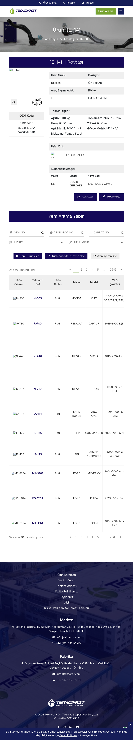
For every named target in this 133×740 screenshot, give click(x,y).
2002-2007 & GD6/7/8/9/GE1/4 (115, 298)
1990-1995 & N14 (114, 389)
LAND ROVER (76, 414)
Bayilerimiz (67, 597)
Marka (76, 282)
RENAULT (77, 324)
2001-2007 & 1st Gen (115, 473)
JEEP (77, 433)
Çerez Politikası (68, 735)
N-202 (38, 389)
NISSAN (76, 356)
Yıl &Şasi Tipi (115, 282)
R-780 (38, 324)
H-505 (38, 298)
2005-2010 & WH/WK (115, 454)
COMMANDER (94, 433)
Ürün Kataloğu (66, 575)
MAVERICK (94, 473)
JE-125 (38, 433)
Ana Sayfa (51, 39)
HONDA (76, 298)
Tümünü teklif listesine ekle (68, 256)
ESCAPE (94, 523)
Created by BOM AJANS (66, 718)
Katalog (69, 39)
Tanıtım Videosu (66, 586)
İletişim (66, 602)
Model (94, 282)
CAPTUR (94, 324)
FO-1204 (37, 498)
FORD (76, 473)
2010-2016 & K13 (115, 356)
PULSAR (94, 389)
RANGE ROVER (94, 414)
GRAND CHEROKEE (94, 454)
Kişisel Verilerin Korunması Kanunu (66, 608)
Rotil (57, 298)
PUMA (94, 498)
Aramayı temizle (107, 256)
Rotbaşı (56, 83)
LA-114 (37, 414)
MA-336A (37, 473)
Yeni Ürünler (66, 580)
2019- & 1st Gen (115, 498)
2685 (113, 269)
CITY (94, 298)
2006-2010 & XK (115, 433)
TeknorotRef (37, 282)
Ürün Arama (105, 11)
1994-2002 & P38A (115, 414)
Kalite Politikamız (66, 591)
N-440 (37, 356)
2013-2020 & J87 (115, 324)
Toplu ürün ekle (29, 256)
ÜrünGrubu (57, 282)
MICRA (94, 356)
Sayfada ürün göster (27, 537)
